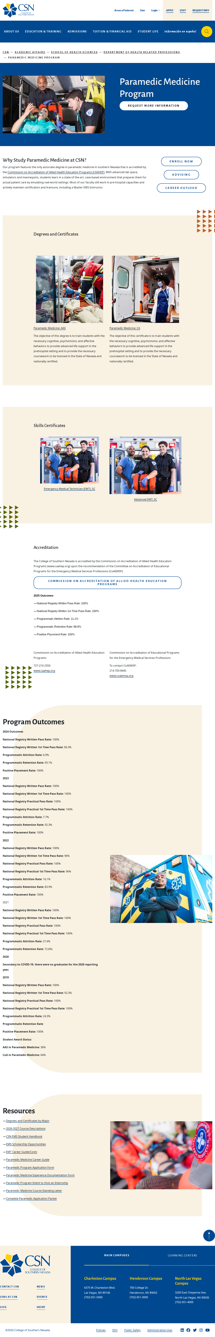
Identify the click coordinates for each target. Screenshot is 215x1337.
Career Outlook (181, 188)
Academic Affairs (30, 52)
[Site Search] (206, 31)
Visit (183, 10)
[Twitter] (195, 1330)
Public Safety (132, 1330)
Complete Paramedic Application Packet (31, 1198)
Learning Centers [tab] (182, 1255)
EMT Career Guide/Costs (21, 1152)
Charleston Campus (100, 1279)
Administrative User (160, 1330)
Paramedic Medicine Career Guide (27, 1159)
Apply (169, 10)
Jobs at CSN (8, 1297)
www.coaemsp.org (121, 675)
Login (154, 10)
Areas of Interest (124, 10)
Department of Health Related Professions (142, 52)
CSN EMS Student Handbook (24, 1136)
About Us (11, 31)
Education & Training (43, 31)
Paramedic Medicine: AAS (50, 328)
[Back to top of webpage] (209, 1235)
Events (42, 1297)
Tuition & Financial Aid (112, 31)
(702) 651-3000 (139, 1297)
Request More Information (154, 105)
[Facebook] (188, 1330)
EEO (115, 1330)
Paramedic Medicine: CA (125, 328)
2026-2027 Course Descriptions (26, 1128)
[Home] (20, 10)
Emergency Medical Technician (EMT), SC (69, 489)
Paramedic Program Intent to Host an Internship (37, 1183)
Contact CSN (9, 1286)
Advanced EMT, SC (145, 499)
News (41, 1286)
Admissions (77, 31)
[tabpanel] (149, 1292)
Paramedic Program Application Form (30, 1167)
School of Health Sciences (74, 52)
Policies (101, 1330)
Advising (181, 174)
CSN (6, 52)
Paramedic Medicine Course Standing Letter (34, 1190)
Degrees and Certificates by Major (27, 1121)
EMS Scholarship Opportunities (26, 1144)
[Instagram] (201, 1330)
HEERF (41, 1307)
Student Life (148, 31)
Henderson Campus (146, 1279)
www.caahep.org (44, 670)
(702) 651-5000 (93, 1297)
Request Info (200, 10)
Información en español (180, 31)
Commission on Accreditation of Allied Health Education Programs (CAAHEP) (56, 172)
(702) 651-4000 (184, 1302)
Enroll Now (181, 161)
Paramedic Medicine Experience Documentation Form (40, 1175)
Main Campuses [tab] (116, 1255)
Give (142, 10)
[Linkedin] (182, 1330)
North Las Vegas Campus (188, 1281)
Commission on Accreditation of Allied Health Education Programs (107, 582)
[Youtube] (207, 1330)
